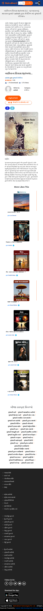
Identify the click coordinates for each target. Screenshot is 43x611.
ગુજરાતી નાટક (14, 429)
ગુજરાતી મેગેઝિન (18, 78)
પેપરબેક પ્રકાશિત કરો (10, 509)
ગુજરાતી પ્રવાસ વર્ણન (14, 426)
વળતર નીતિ (7, 484)
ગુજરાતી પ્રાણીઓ (28, 457)
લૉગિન (37, 3)
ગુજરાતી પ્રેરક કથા (28, 415)
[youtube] (19, 583)
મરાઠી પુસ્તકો (8, 525)
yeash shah (11, 335)
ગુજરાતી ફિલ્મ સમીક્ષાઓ (21, 446)
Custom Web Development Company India (28, 608)
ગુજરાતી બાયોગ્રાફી (16, 440)
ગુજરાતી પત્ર (14, 443)
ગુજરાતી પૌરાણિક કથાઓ (21, 449)
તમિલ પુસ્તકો (8, 528)
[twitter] (15, 583)
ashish (7, 78)
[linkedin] (24, 583)
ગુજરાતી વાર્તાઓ (9, 552)
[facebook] (6, 583)
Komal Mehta (13, 305)
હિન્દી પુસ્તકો (8, 519)
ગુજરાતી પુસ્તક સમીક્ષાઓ (15, 451)
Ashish (10, 245)
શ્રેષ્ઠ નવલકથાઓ (9, 497)
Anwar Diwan (13, 395)
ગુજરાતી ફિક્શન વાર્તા (15, 415)
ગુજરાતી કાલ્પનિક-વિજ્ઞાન (15, 454)
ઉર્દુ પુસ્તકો (7, 542)
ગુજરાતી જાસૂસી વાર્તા (13, 432)
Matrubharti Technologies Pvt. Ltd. (24, 606)
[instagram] (11, 583)
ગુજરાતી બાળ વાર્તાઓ (14, 420)
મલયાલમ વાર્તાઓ (9, 564)
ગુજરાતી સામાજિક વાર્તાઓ (28, 432)
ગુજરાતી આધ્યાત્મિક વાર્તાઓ (26, 412)
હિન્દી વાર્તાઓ (8, 549)
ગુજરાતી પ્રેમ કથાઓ (26, 429)
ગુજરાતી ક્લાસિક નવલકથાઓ (21, 418)
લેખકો (6, 503)
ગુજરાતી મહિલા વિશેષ (29, 426)
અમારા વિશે (7, 473)
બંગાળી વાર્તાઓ (8, 561)
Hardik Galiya (12, 275)
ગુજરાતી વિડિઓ (9, 500)
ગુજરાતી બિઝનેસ (30, 454)
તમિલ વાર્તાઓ (8, 567)
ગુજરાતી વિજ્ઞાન (29, 460)
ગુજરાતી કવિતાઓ (27, 423)
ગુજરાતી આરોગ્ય (28, 437)
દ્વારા (9, 215)
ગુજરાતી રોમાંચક (30, 451)
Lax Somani (13, 215)
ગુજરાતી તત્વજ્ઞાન (15, 437)
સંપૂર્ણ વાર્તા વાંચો (13, 98)
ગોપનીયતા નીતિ (9, 478)
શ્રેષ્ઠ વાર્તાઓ (8, 494)
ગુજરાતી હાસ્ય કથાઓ (28, 420)
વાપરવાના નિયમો (9, 481)
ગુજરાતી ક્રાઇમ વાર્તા (27, 463)
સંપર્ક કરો (7, 475)
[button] (23, 3)
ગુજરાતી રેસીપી (28, 440)
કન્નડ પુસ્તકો (8, 539)
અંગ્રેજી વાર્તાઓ (9, 558)
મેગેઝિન (26, 90)
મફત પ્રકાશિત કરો (28, 3)
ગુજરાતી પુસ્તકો (9, 522)
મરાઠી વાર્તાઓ (8, 555)
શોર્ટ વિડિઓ (7, 506)
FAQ (5, 487)
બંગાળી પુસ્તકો (8, 533)
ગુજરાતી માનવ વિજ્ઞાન (29, 435)
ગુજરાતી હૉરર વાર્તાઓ (26, 443)
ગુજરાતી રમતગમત (15, 457)
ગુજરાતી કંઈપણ (14, 463)
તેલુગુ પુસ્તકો (8, 530)
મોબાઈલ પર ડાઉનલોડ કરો (20, 102)
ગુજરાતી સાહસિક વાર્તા (14, 435)
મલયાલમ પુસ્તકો (9, 536)
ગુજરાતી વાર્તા (12, 412)
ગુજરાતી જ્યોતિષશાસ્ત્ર (16, 460)
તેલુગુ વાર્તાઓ (8, 570)
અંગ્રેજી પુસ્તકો (9, 516)
